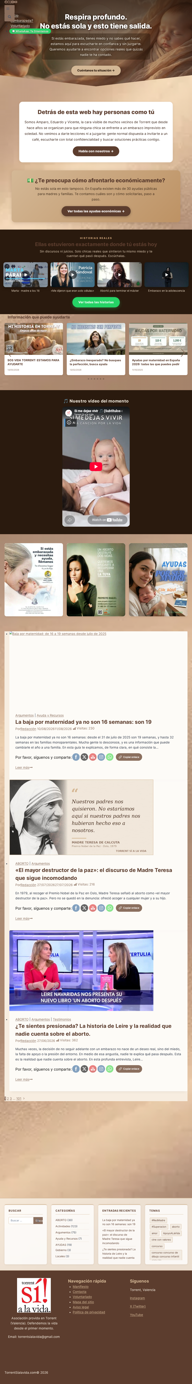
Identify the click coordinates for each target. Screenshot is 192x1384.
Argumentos (24, 715)
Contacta (79, 1292)
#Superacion (159, 1226)
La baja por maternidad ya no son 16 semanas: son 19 (83, 722)
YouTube (136, 1315)
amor (155, 1233)
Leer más (24, 767)
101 (18, 1098)
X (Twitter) (138, 1306)
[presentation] (98, 669)
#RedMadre (158, 1220)
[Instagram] (9, 2)
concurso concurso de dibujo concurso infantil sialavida (165, 1256)
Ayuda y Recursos (50, 715)
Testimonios (62, 1019)
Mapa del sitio (83, 1302)
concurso (157, 1246)
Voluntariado (20, 26)
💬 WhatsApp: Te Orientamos (30, 31)
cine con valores (161, 1239)
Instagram (137, 1298)
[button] (88, 379)
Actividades (63, 1226)
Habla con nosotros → (96, 151)
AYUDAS (61, 1244)
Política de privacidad (89, 1312)
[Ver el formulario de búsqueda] (9, 17)
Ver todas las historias (96, 302)
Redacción (28, 729)
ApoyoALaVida (171, 1233)
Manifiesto (80, 1287)
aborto (176, 1226)
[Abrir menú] (7, 9)
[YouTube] (12, 2)
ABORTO (21, 863)
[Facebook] (6, 2)
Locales (60, 1256)
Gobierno (61, 1250)
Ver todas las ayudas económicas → (96, 211)
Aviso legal (81, 1307)
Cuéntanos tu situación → (96, 70)
